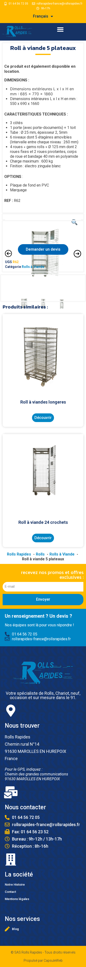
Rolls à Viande (33, 267)
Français (40, 16)
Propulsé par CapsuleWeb (43, 960)
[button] (60, 29)
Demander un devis (43, 249)
